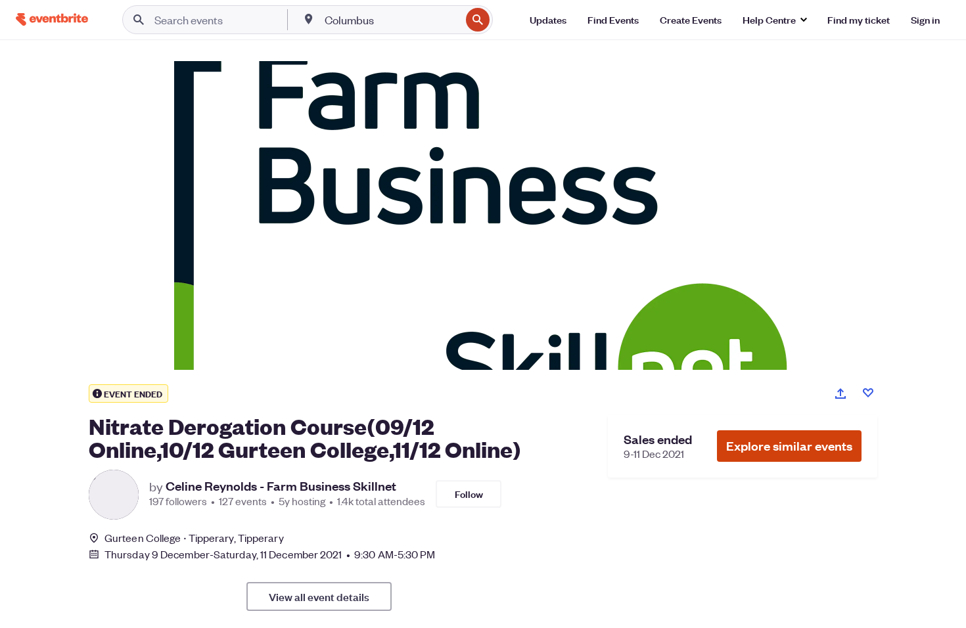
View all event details (319, 596)
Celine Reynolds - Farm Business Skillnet (281, 486)
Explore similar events (789, 445)
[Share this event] (840, 393)
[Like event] (868, 393)
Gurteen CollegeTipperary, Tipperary (194, 538)
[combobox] (391, 20)
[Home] (52, 19)
